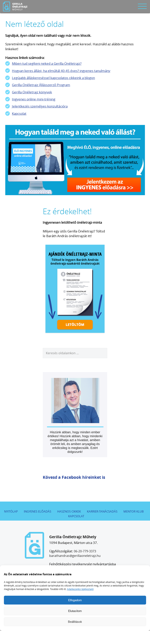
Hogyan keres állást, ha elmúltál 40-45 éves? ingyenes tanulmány (61, 70)
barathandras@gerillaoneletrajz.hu (75, 556)
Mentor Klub (133, 511)
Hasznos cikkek (69, 511)
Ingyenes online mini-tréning (33, 99)
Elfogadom (75, 600)
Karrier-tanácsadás (102, 511)
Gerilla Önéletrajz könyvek (32, 92)
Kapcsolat (19, 113)
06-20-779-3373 (85, 551)
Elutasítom (75, 611)
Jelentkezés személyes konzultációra (40, 106)
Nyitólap (11, 511)
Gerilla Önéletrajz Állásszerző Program (41, 85)
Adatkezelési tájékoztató (80, 589)
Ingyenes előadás (37, 511)
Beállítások (75, 621)
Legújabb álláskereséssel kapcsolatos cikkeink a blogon (53, 78)
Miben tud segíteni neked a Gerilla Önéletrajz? (46, 63)
